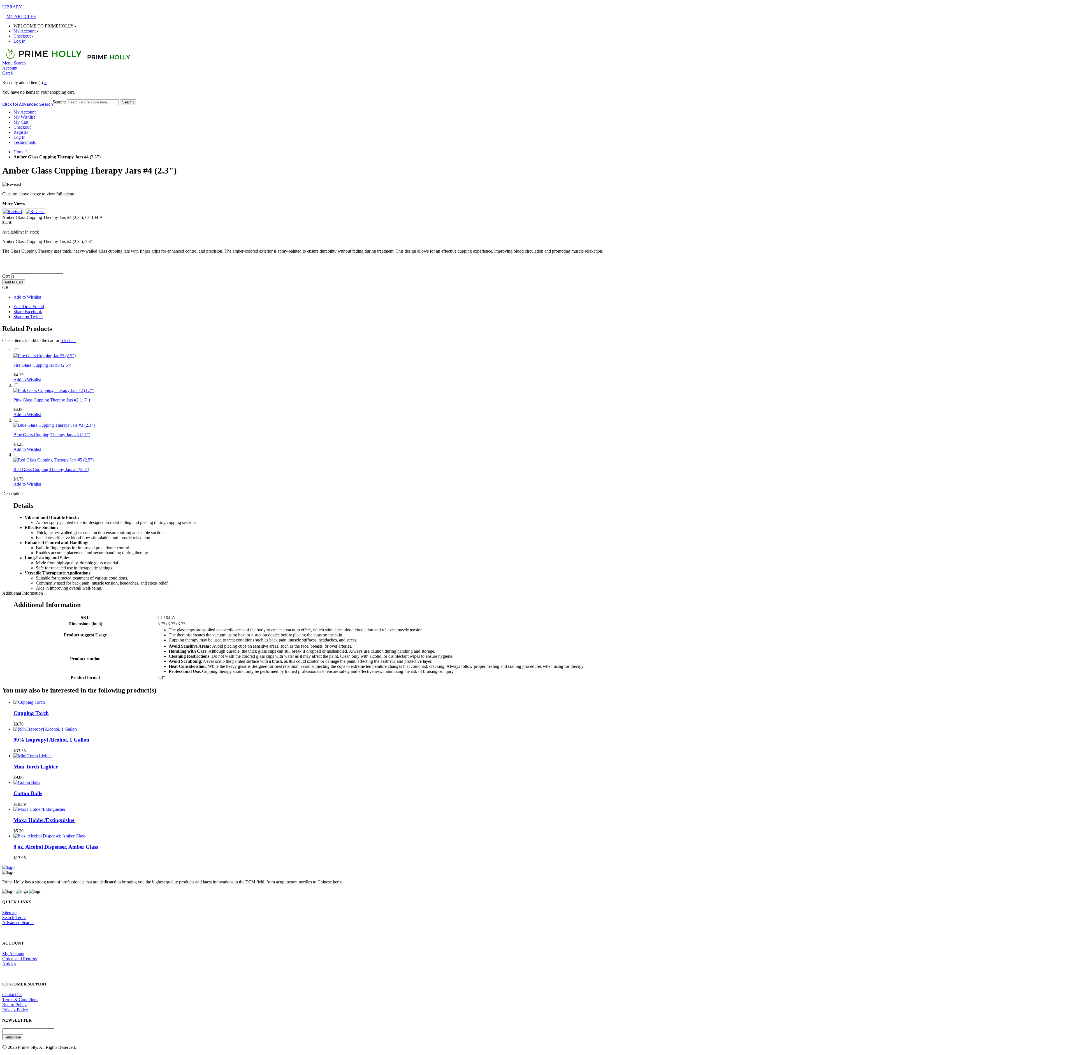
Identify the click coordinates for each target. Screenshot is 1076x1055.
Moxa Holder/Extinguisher (44, 820)
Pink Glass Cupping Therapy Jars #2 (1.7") (51, 400)
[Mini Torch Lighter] (32, 755)
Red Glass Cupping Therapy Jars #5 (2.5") (51, 469)
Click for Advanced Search (27, 104)
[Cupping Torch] (29, 702)
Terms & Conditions (20, 999)
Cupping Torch (31, 713)
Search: (59, 102)
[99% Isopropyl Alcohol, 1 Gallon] (45, 729)
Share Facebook (27, 311)
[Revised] (11, 184)
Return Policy (14, 1004)
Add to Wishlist (27, 297)
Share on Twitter (28, 316)
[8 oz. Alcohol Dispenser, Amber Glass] (49, 836)
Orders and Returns (19, 958)
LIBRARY (12, 6)
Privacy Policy (15, 1009)
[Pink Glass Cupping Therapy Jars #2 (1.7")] (53, 390)
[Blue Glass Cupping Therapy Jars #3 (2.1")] (54, 425)
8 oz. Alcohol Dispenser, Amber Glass (55, 847)
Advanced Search (18, 922)
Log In (19, 41)
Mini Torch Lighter (35, 767)
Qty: (6, 276)
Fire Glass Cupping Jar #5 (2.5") (42, 365)
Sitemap (9, 912)
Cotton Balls (27, 793)
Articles (9, 963)
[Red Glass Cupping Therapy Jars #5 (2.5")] (53, 460)
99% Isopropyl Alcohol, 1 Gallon (51, 740)
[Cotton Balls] (26, 782)
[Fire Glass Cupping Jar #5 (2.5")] (44, 355)
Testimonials (24, 142)
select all (68, 340)
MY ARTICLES (21, 16)
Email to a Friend (28, 306)
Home (18, 151)
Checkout (22, 36)
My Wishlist (24, 117)
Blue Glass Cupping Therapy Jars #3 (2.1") (51, 434)
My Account (24, 31)
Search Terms (14, 917)
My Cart (20, 122)
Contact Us (12, 994)
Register (20, 132)
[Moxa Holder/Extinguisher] (39, 809)
